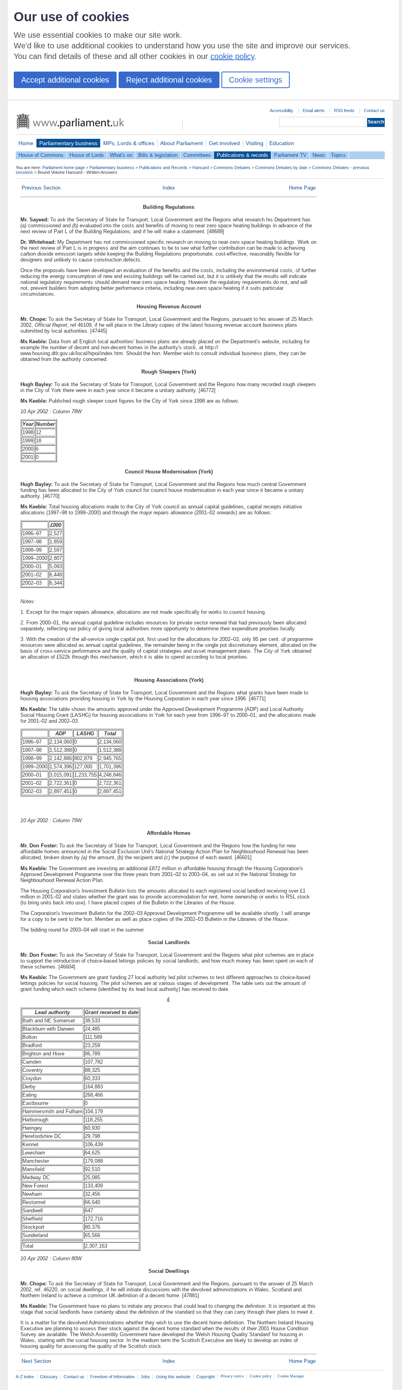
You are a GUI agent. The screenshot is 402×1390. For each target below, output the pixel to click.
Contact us (374, 110)
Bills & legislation (157, 155)
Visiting (254, 143)
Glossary (49, 1376)
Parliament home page (63, 167)
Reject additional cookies (169, 79)
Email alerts (314, 110)
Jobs (145, 1376)
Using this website (173, 1376)
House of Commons (41, 155)
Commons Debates (232, 167)
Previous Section (41, 188)
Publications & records (242, 155)
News (318, 155)
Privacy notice (232, 1376)
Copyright (205, 1376)
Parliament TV (290, 155)
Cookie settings (255, 79)
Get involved (224, 143)
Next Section (36, 1361)
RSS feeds (344, 110)
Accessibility (281, 110)
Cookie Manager (291, 1376)
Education (281, 143)
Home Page (302, 188)
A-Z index (25, 1376)
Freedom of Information (112, 1376)
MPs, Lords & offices (128, 143)
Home (25, 143)
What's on (121, 155)
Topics (338, 155)
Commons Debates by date (281, 167)
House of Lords (86, 155)
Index (169, 188)
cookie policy (232, 56)
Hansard (200, 167)
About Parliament (181, 143)
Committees (197, 155)
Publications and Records (163, 167)
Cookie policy (261, 1376)
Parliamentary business (68, 143)
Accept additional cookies (65, 79)
